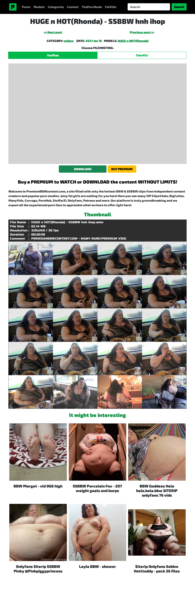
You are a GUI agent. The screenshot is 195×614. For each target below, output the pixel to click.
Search (179, 7)
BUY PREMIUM (122, 169)
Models (39, 7)
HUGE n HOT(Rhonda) (133, 40)
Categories (56, 7)
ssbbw (69, 40)
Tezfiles (53, 55)
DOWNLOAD (82, 169)
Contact (73, 7)
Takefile (142, 55)
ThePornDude (92, 7)
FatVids (110, 7)
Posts (26, 7)
